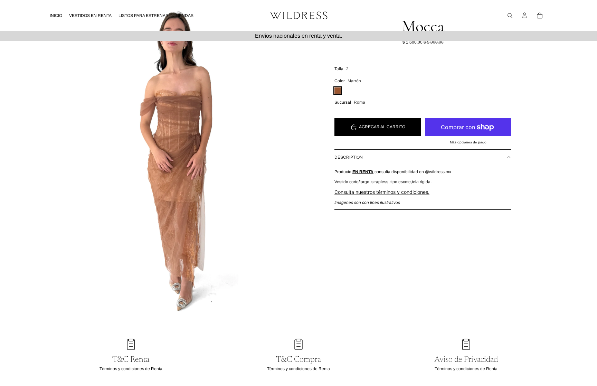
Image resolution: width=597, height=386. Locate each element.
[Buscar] (510, 15)
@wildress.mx (438, 171)
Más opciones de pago (468, 142)
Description (348, 157)
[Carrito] (539, 15)
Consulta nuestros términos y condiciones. (381, 192)
